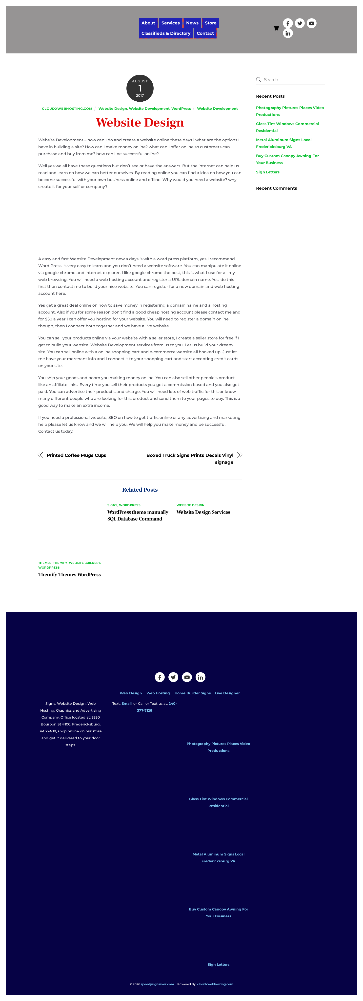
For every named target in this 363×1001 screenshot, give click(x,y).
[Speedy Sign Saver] (86, 41)
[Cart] (276, 28)
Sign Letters (268, 172)
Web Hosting (158, 693)
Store (211, 22)
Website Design (113, 108)
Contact (205, 33)
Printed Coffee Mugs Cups (76, 455)
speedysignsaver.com (157, 984)
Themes (44, 563)
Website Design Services (203, 512)
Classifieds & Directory (165, 33)
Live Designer (227, 693)
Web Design (131, 693)
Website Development (149, 108)
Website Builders (85, 563)
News (192, 22)
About (148, 22)
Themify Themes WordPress (69, 574)
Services (170, 22)
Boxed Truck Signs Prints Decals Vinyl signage (189, 458)
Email (126, 703)
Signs (112, 505)
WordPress (181, 108)
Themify (60, 563)
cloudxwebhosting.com (67, 109)
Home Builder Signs (193, 693)
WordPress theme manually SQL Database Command (137, 515)
